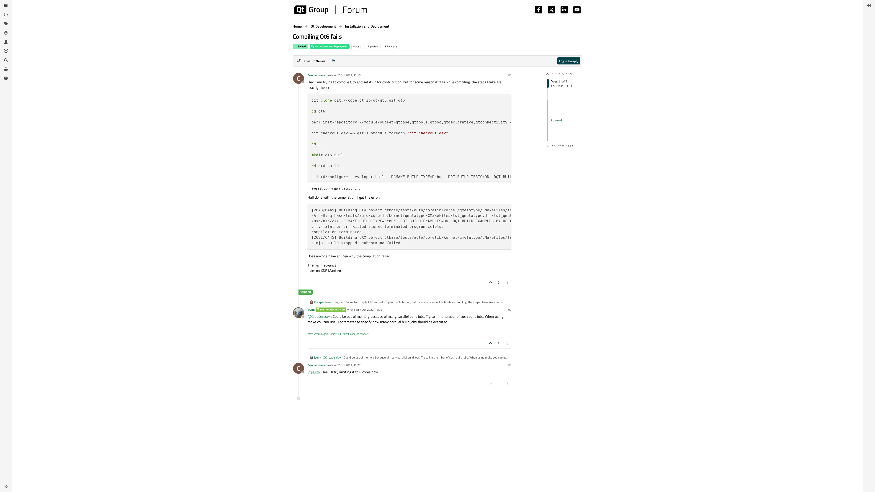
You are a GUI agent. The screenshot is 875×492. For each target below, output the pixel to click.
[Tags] (6, 23)
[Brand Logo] (330, 9)
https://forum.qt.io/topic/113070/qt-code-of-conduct (338, 334)
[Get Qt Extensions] (6, 69)
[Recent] (6, 14)
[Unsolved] (6, 78)
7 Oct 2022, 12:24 (371, 309)
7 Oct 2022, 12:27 (349, 365)
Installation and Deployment (331, 46)
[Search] (6, 60)
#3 (509, 365)
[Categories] (6, 5)
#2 (509, 309)
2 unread (556, 120)
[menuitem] (869, 5)
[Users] (6, 42)
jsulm (311, 309)
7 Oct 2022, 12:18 (349, 75)
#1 (509, 75)
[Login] (869, 5)
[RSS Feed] (333, 60)
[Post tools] (507, 282)
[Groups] (6, 51)
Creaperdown (316, 75)
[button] (6, 486)
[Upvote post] (490, 282)
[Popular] (6, 32)
